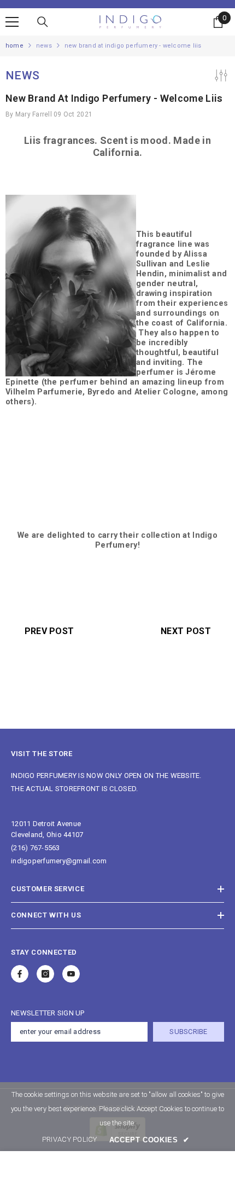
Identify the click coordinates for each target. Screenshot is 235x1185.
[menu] (12, 21)
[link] (69, 1140)
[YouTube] (71, 974)
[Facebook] (19, 974)
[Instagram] (45, 974)
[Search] (42, 21)
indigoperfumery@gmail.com (59, 861)
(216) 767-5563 (35, 848)
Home (14, 45)
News (44, 45)
